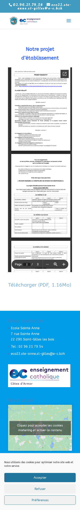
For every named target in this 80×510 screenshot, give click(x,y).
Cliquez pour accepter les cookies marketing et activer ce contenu (40, 428)
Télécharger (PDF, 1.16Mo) (39, 285)
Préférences (40, 500)
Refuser (40, 489)
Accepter (40, 477)
